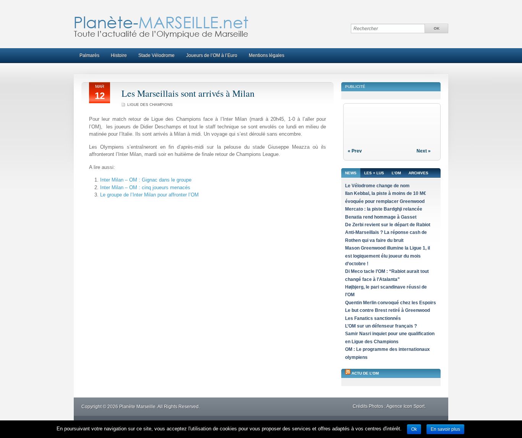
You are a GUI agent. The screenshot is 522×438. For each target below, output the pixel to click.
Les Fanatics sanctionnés (373, 318)
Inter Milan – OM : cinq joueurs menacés (145, 187)
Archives (418, 173)
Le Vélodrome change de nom (377, 185)
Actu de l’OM (365, 373)
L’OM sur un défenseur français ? (381, 326)
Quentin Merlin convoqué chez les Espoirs (390, 302)
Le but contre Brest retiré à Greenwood (387, 310)
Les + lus (374, 173)
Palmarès (89, 55)
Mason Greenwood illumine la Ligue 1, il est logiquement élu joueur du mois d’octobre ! (387, 255)
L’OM (396, 173)
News (351, 173)
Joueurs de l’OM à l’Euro (211, 55)
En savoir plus (445, 429)
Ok (414, 429)
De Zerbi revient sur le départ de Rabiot (387, 224)
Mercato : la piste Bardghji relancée (383, 209)
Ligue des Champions (150, 104)
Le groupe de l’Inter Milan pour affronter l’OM (149, 195)
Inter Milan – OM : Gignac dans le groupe (145, 180)
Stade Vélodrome (156, 55)
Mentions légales (266, 55)
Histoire (119, 55)
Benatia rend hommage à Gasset (381, 217)
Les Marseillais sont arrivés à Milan (188, 93)
